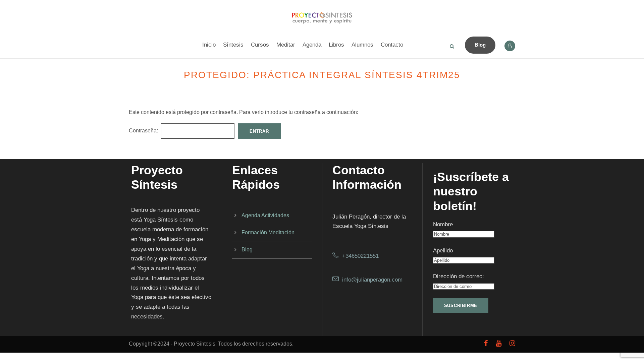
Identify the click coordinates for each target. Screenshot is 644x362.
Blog (480, 45)
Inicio (209, 45)
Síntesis (233, 45)
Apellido (443, 250)
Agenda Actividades (265, 215)
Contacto (392, 45)
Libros (336, 45)
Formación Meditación (267, 232)
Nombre (443, 224)
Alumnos (362, 45)
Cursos (260, 45)
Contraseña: (144, 130)
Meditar (285, 45)
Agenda (312, 45)
